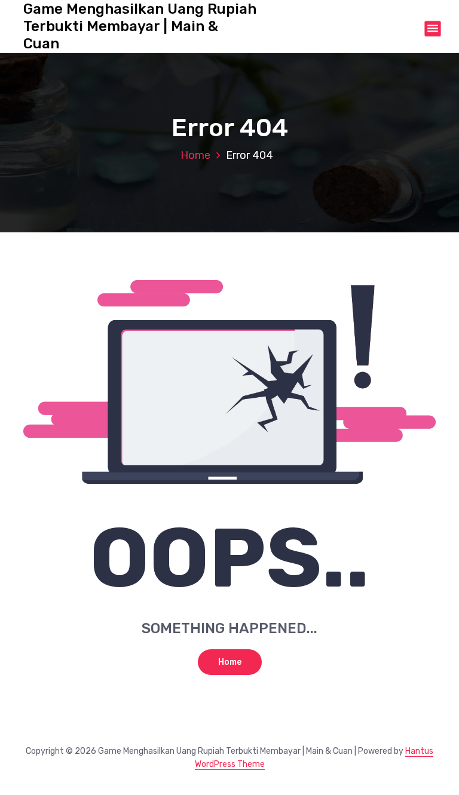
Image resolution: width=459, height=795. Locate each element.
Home (195, 155)
